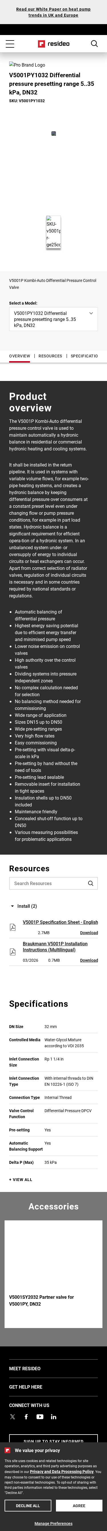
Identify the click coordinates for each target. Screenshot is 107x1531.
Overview (19, 356)
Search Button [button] (94, 43)
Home (53, 43)
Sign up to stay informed (54, 1441)
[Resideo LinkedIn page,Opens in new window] (53, 1416)
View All (23, 1179)
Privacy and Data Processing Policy (62, 1471)
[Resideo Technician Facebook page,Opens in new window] (26, 1416)
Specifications (87, 356)
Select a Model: (23, 303)
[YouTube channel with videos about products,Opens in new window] (40, 1416)
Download (89, 932)
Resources (50, 356)
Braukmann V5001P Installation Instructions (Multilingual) (55, 946)
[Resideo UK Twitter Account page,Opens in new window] (12, 1416)
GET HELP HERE (34, 1386)
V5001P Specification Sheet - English (60, 922)
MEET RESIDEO (33, 1368)
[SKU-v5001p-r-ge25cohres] (53, 133)
